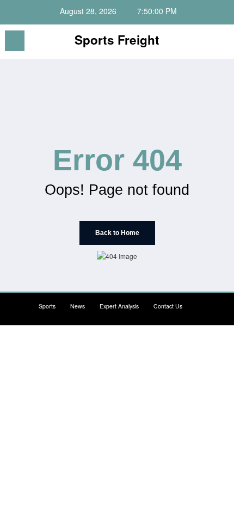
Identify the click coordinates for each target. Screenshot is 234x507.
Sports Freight (117, 39)
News (77, 306)
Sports (47, 306)
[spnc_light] (220, 43)
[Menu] (14, 40)
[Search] (201, 42)
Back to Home (117, 233)
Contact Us (167, 306)
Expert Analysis (119, 306)
